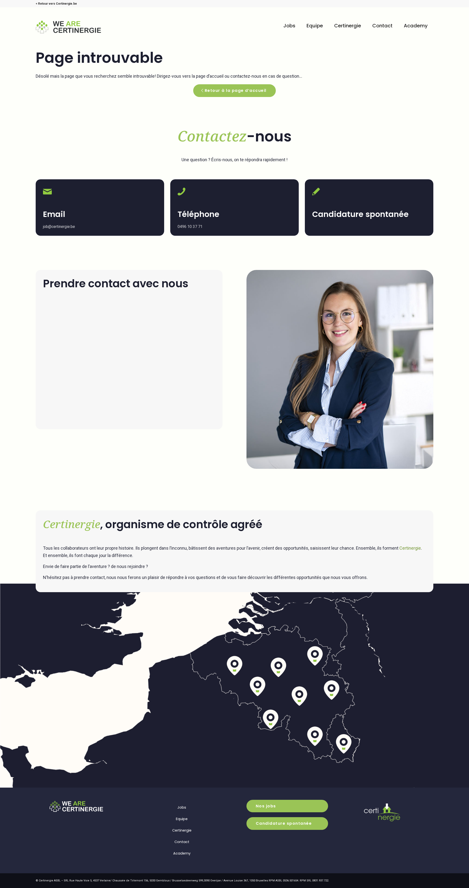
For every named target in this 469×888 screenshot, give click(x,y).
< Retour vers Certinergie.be (56, 3)
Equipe (182, 818)
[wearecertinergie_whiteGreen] (76, 806)
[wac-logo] (74, 27)
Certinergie (410, 548)
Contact (181, 841)
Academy (182, 853)
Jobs (181, 807)
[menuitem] (289, 26)
